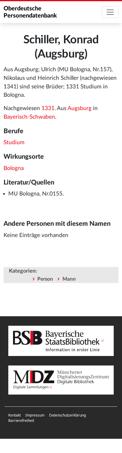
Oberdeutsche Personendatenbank (30, 12)
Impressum (34, 415)
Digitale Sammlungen (31, 387)
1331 (47, 108)
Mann (69, 279)
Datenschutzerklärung (67, 415)
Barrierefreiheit (21, 420)
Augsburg (80, 108)
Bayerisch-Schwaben (29, 117)
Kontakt (14, 415)
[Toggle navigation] (110, 12)
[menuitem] (14, 415)
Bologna (14, 168)
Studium (14, 142)
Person (45, 279)
